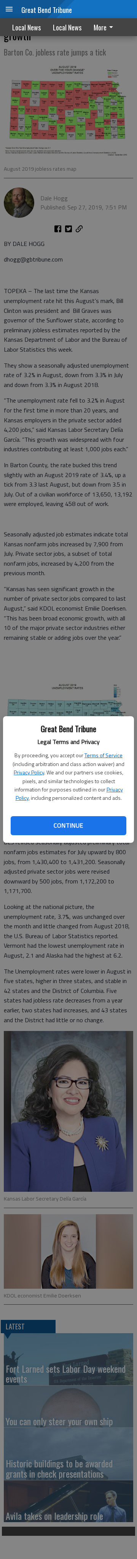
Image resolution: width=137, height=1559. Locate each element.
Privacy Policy (29, 772)
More (100, 27)
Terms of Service (103, 755)
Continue (68, 825)
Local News (26, 27)
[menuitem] (105, 27)
